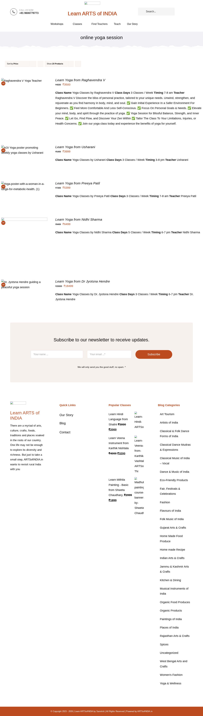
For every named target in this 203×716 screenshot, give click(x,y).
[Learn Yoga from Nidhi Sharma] (24, 220)
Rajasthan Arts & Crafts (175, 635)
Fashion (165, 502)
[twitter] (16, 479)
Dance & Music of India (174, 471)
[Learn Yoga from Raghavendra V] (21, 80)
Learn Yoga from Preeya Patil (77, 183)
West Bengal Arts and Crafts (173, 664)
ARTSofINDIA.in (144, 711)
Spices (164, 644)
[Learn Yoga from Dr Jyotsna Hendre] (24, 282)
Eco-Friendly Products (174, 480)
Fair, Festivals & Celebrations (170, 491)
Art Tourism (167, 414)
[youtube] (31, 479)
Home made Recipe (172, 549)
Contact (64, 432)
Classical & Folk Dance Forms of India (174, 434)
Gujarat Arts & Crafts (173, 527)
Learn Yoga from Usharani (75, 147)
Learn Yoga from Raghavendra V (80, 80)
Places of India (169, 627)
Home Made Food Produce (171, 538)
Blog (62, 423)
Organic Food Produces (175, 602)
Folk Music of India (172, 519)
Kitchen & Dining (170, 580)
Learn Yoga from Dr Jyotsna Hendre (82, 281)
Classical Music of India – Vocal (175, 461)
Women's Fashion (171, 674)
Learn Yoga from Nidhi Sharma (78, 219)
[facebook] (11, 479)
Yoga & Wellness (170, 683)
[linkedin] (36, 479)
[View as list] (84, 64)
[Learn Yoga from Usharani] (24, 147)
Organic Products (171, 610)
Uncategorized (169, 652)
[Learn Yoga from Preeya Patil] (24, 183)
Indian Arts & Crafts (172, 558)
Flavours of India (170, 510)
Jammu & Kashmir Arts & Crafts (174, 569)
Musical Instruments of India (174, 591)
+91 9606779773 (29, 13)
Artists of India (169, 422)
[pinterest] (26, 479)
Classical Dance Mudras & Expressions (175, 447)
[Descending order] (40, 64)
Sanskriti (100, 711)
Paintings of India (171, 619)
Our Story (66, 415)
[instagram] (21, 479)
